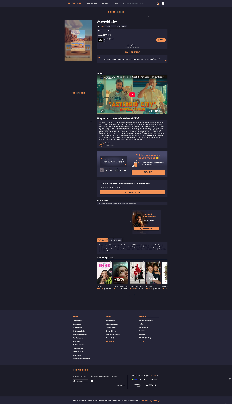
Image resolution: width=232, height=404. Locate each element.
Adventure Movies (112, 324)
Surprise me (148, 229)
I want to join (134, 192)
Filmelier (107, 143)
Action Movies (110, 321)
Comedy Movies (111, 327)
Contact (114, 376)
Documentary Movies (113, 334)
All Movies (76, 341)
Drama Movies (110, 338)
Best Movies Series (79, 345)
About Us (76, 376)
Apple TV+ (142, 334)
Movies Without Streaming (81, 358)
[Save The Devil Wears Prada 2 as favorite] (143, 262)
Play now (148, 172)
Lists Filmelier (77, 321)
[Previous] (130, 295)
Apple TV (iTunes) (145, 338)
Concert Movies (111, 331)
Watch (162, 40)
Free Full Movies (78, 338)
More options (131, 45)
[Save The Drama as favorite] (159, 262)
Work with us (84, 376)
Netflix (141, 324)
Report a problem (104, 376)
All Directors (77, 355)
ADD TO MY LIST (133, 52)
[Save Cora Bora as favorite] (110, 262)
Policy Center (144, 400)
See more (109, 341)
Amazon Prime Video (146, 320)
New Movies (77, 324)
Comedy (124, 26)
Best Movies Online (79, 331)
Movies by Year (78, 352)
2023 (118, 26)
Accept (155, 400)
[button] (86, 381)
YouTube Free (143, 327)
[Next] (134, 295)
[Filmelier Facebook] (92, 381)
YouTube (142, 331)
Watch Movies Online (80, 334)
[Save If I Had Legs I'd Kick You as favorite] (127, 262)
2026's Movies (77, 327)
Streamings (143, 316)
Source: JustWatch (133, 48)
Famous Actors (78, 348)
